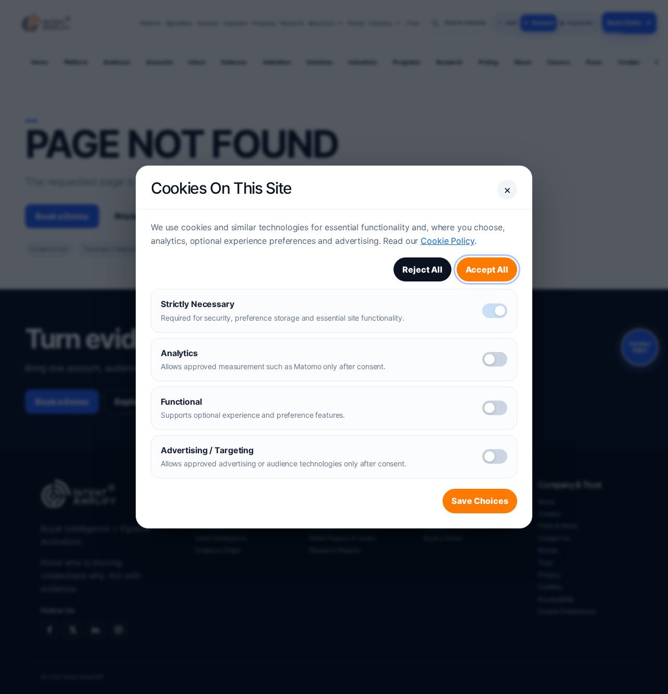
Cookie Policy (447, 241)
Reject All (422, 269)
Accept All (487, 269)
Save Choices (479, 501)
